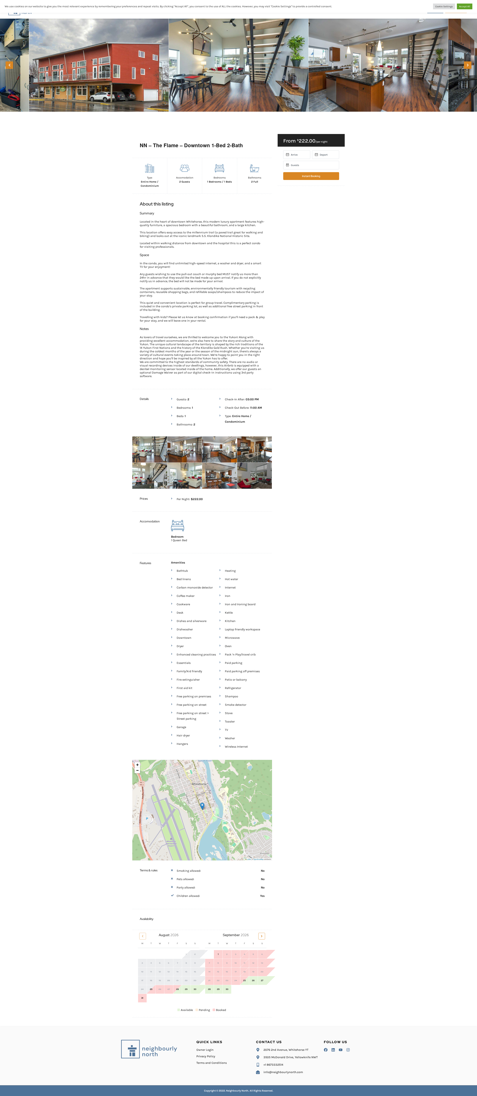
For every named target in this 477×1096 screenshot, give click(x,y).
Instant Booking (311, 176)
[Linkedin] (333, 1050)
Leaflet (249, 859)
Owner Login (205, 1050)
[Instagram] (348, 1050)
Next (467, 65)
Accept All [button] (464, 6)
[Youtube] (340, 1050)
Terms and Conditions (211, 1063)
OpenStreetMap (258, 859)
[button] (202, 806)
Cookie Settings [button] (444, 6)
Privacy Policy (205, 1056)
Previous (9, 65)
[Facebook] (326, 1050)
